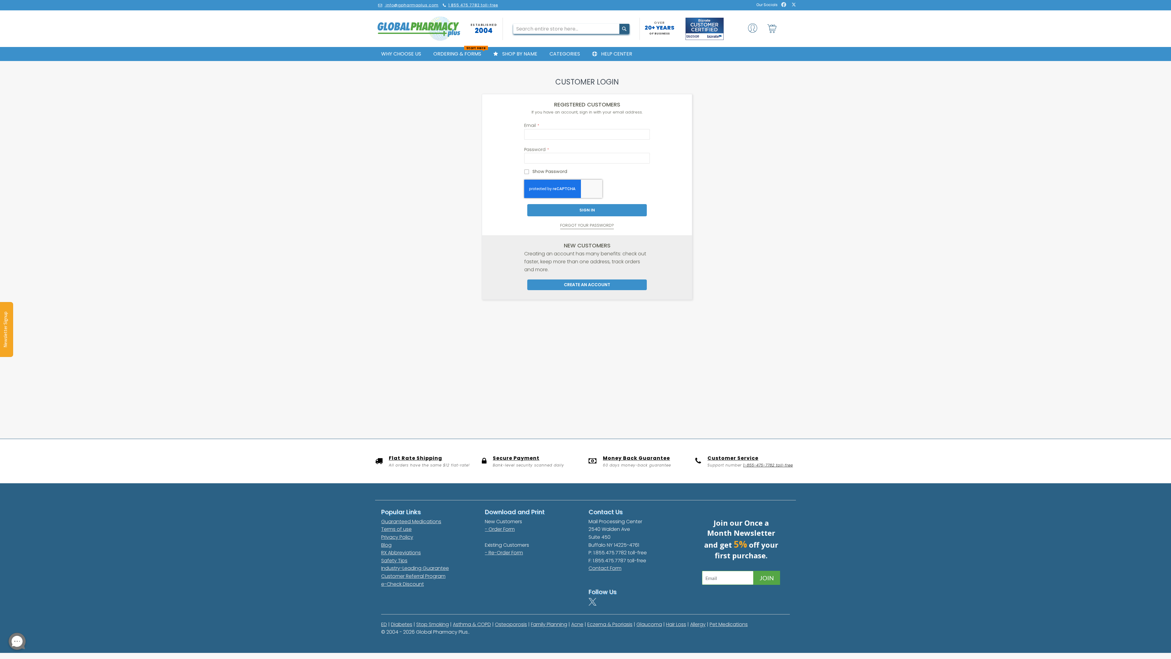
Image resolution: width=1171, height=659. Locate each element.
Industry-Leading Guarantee (415, 568)
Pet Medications (729, 624)
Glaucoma (649, 624)
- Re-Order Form (504, 552)
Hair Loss (676, 624)
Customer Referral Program (413, 576)
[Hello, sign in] (752, 29)
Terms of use (396, 529)
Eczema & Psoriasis (609, 624)
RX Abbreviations (401, 552)
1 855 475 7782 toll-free (473, 5)
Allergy (698, 624)
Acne (577, 624)
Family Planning (549, 624)
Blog (386, 545)
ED (384, 624)
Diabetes (401, 624)
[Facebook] (783, 5)
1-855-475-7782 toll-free (768, 465)
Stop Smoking (432, 624)
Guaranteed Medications (411, 521)
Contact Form (605, 568)
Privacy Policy (397, 537)
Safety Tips (394, 560)
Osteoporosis (511, 624)
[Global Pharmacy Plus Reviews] (705, 29)
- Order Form (500, 529)
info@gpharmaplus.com (412, 5)
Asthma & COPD (472, 624)
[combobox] (571, 29)
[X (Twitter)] (794, 5)
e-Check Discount (402, 584)
